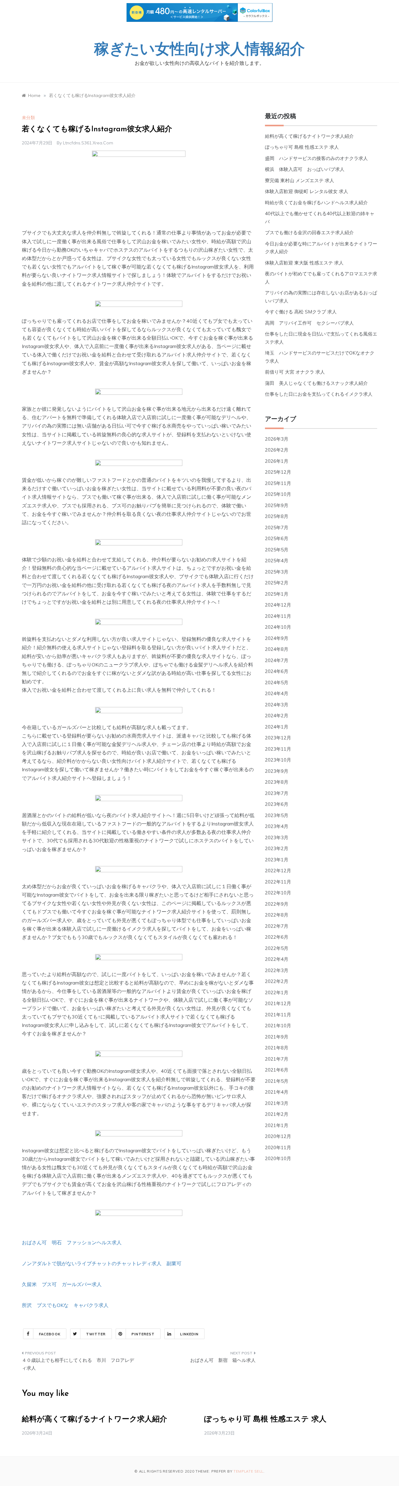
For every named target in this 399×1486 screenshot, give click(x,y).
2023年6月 (276, 804)
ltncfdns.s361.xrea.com (88, 143)
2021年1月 (276, 1125)
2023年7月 (276, 793)
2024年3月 (276, 705)
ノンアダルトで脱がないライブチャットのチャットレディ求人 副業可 (101, 1263)
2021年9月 (276, 1037)
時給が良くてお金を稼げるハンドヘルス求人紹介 (316, 203)
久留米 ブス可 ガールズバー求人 (62, 1284)
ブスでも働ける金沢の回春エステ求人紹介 (309, 232)
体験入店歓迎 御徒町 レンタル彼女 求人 (306, 191)
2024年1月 (276, 727)
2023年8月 (276, 782)
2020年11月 (278, 1147)
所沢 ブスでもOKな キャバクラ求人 (65, 1305)
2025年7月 (276, 527)
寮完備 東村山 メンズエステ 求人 (299, 180)
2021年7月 (276, 1059)
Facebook (49, 1334)
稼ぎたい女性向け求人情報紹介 (199, 50)
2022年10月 (278, 893)
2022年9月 (276, 904)
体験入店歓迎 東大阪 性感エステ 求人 (304, 263)
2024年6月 (276, 671)
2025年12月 (278, 472)
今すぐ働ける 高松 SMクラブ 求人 (301, 312)
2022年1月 (276, 992)
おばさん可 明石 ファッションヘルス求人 (72, 1242)
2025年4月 (276, 561)
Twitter (96, 1334)
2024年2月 (276, 716)
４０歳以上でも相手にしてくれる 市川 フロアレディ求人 (78, 1364)
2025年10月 (278, 494)
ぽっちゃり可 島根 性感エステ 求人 (302, 147)
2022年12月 (278, 871)
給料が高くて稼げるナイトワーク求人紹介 (309, 136)
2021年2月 (276, 1114)
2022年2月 (276, 981)
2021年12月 (278, 1003)
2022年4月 (276, 959)
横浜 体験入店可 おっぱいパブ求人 (304, 169)
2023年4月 (276, 826)
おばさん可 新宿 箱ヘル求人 (223, 1360)
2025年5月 (276, 550)
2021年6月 (276, 1070)
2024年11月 (278, 616)
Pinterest (143, 1334)
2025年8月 (276, 516)
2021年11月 (278, 1015)
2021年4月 (276, 1092)
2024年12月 (278, 605)
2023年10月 (278, 760)
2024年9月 (276, 638)
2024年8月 (276, 649)
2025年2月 (276, 583)
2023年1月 (276, 860)
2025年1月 (276, 594)
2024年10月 (278, 627)
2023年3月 (276, 837)
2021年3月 (276, 1103)
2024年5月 (276, 682)
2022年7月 (276, 926)
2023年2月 (276, 848)
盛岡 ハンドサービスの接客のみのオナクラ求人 (316, 158)
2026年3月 (276, 439)
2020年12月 (278, 1136)
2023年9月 (276, 771)
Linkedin (189, 1334)
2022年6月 (276, 937)
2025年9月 (276, 505)
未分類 (28, 117)
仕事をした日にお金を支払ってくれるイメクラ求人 (319, 394)
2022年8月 (276, 915)
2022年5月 (276, 948)
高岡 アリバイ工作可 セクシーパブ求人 (309, 323)
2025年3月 (276, 572)
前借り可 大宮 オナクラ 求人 (295, 372)
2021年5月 (276, 1081)
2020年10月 (278, 1158)
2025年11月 (278, 483)
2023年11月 (278, 749)
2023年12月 (278, 738)
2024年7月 (276, 660)
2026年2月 (276, 450)
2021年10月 (278, 1026)
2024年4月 (276, 693)
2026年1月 (276, 461)
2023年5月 (276, 815)
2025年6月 (276, 538)
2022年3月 (276, 970)
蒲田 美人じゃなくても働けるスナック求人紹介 (316, 383)
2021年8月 (276, 1048)
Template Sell (248, 1471)
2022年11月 (278, 882)
